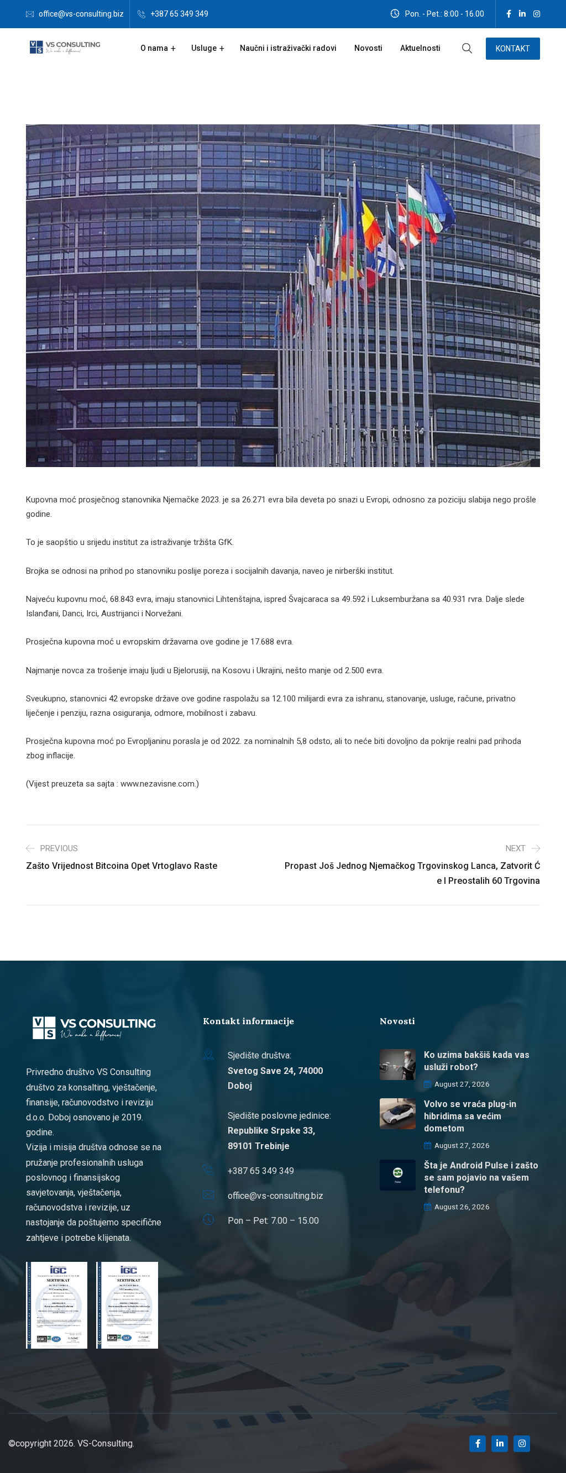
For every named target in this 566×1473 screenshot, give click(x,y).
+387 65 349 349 (179, 13)
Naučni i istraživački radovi (288, 48)
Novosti (368, 48)
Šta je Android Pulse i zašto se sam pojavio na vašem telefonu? (481, 1177)
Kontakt (513, 48)
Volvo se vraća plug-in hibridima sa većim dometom (470, 1116)
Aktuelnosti (420, 48)
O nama (154, 48)
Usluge (204, 48)
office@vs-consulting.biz (81, 13)
